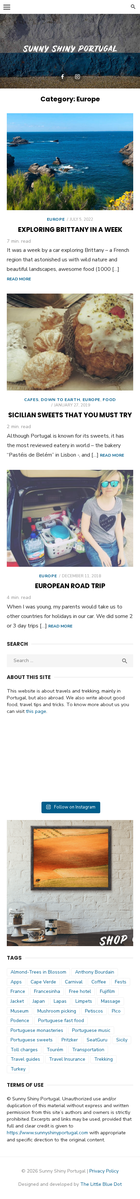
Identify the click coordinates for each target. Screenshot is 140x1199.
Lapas (60, 1001)
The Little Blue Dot (101, 1184)
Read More (19, 279)
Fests (120, 982)
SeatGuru (97, 1040)
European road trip (70, 586)
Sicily (121, 1040)
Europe (56, 219)
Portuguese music (91, 1030)
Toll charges (24, 1049)
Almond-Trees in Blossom (38, 972)
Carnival (74, 982)
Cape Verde (43, 982)
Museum (20, 1011)
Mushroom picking (56, 1011)
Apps (16, 982)
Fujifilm (107, 991)
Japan (39, 1001)
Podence (20, 1020)
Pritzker (70, 1040)
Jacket (17, 1001)
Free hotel (80, 991)
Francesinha (47, 991)
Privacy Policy (104, 1171)
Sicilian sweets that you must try (70, 415)
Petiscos (94, 1011)
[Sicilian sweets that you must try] (70, 342)
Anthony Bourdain (94, 972)
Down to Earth (60, 399)
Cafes (31, 399)
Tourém (55, 1049)
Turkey (18, 1069)
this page (36, 711)
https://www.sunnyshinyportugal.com (47, 1132)
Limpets (83, 1001)
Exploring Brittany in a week (70, 229)
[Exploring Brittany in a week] (70, 161)
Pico (116, 1011)
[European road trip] (70, 518)
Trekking (103, 1059)
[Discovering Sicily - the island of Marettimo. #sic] (70, 760)
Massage (110, 1001)
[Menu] (7, 7)
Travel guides (25, 1059)
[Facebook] (62, 77)
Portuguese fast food (61, 1020)
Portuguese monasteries (37, 1030)
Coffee (98, 982)
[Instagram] (77, 77)
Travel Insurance (67, 1059)
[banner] (70, 51)
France (18, 991)
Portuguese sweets (32, 1040)
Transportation (88, 1049)
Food (109, 399)
